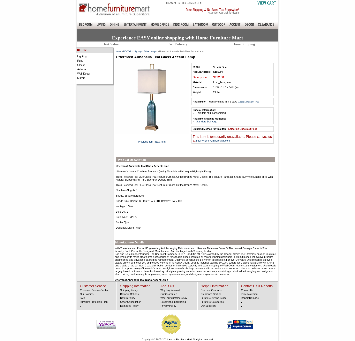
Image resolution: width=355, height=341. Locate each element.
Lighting (81, 56)
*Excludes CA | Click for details (223, 12)
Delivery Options (129, 294)
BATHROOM (200, 24)
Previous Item (145, 141)
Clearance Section (211, 294)
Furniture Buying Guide (214, 298)
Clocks (81, 65)
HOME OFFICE (160, 24)
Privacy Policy (168, 305)
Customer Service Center (94, 290)
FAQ (200, 3)
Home (118, 51)
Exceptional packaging (173, 302)
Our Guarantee (168, 294)
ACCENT (235, 24)
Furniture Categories (212, 302)
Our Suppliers (208, 305)
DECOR (249, 24)
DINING (114, 24)
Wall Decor (83, 73)
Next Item (160, 141)
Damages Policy (129, 305)
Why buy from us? (170, 290)
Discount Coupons (211, 290)
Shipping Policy (129, 290)
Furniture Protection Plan (94, 302)
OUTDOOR (218, 24)
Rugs (80, 60)
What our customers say (173, 298)
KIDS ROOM (181, 24)
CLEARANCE (266, 24)
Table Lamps (150, 51)
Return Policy (127, 298)
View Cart (266, 3)
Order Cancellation (130, 302)
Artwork (81, 69)
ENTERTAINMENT (135, 24)
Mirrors (81, 77)
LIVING (101, 24)
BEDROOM (85, 24)
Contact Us (173, 3)
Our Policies (189, 3)
